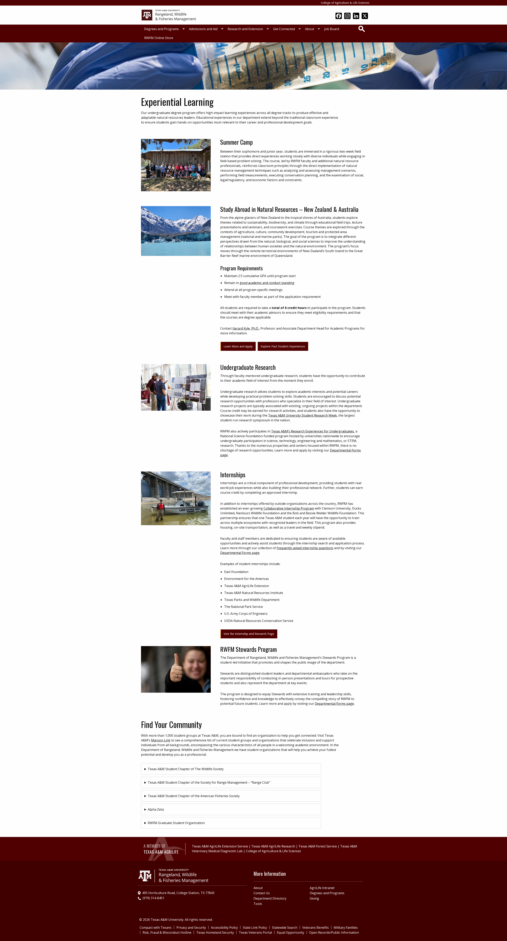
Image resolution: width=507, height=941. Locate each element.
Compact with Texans (156, 927)
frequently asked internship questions (305, 548)
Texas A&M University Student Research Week (302, 415)
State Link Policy (255, 927)
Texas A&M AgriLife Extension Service (220, 846)
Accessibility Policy (224, 927)
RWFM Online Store (158, 38)
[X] (364, 16)
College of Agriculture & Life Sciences (345, 3)
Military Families (346, 927)
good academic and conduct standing (267, 283)
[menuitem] (163, 29)
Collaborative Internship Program (289, 508)
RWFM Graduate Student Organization (176, 823)
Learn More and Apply (238, 346)
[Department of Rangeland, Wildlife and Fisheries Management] (170, 14)
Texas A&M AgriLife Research (273, 846)
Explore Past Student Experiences (283, 346)
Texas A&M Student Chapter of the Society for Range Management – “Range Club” (209, 782)
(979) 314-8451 (153, 898)
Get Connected (284, 29)
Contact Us (262, 893)
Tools (258, 903)
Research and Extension (245, 29)
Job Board (331, 29)
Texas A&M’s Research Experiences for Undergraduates (312, 431)
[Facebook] (338, 16)
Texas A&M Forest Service (317, 846)
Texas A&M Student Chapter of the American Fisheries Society (194, 796)
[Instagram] (347, 16)
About (309, 29)
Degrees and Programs (161, 29)
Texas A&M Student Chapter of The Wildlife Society (186, 769)
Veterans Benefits (315, 927)
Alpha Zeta (156, 809)
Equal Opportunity (290, 932)
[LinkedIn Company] (356, 16)
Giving (314, 898)
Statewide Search (284, 927)
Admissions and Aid (203, 29)
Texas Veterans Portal (255, 932)
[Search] (361, 29)
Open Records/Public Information (334, 932)
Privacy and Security (191, 927)
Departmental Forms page (239, 553)
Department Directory (270, 898)
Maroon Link (160, 740)
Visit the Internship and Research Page (249, 634)
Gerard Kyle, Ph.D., (246, 328)
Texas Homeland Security (215, 932)
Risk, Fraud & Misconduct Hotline (167, 932)
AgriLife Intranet (322, 887)
